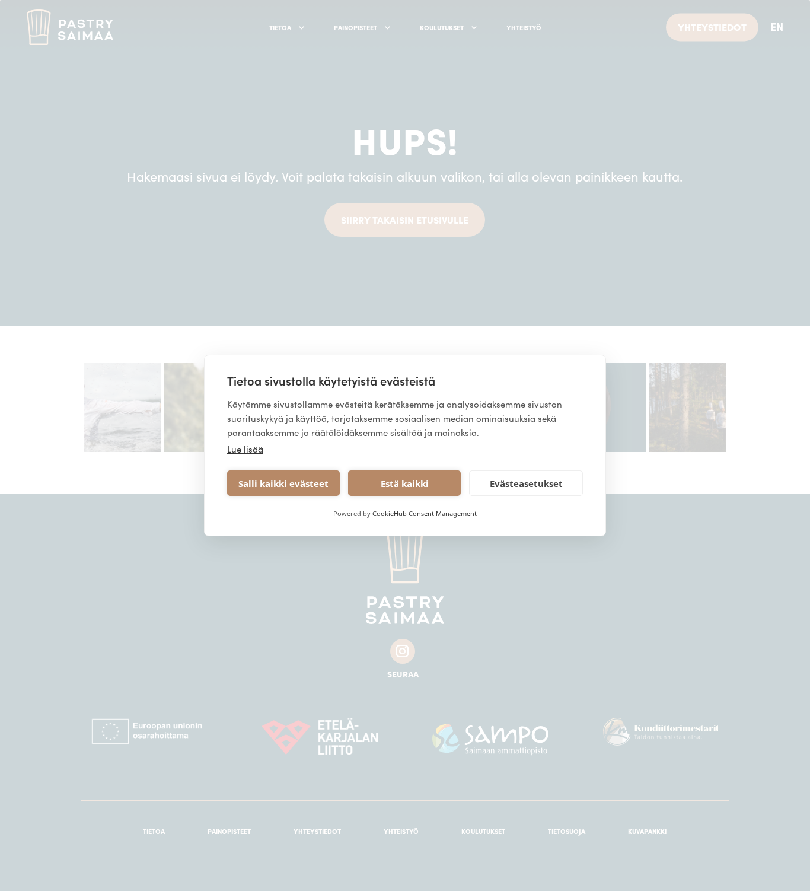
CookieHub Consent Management (424, 513)
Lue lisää (245, 449)
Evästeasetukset (526, 483)
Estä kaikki (405, 483)
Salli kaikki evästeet (283, 483)
